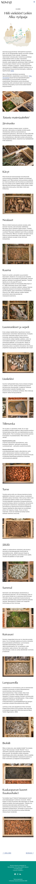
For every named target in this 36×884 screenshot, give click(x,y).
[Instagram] (18, 874)
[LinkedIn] (20, 874)
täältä (12, 71)
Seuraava (29, 853)
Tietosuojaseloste (18, 879)
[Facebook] (15, 874)
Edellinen (8, 853)
